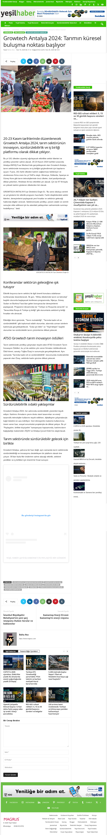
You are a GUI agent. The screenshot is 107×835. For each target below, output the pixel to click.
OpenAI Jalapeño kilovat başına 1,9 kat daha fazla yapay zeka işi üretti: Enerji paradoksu (13, 709)
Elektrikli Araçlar (47, 23)
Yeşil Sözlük (72, 819)
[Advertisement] (36, 124)
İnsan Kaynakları (66, 832)
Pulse (11, 23)
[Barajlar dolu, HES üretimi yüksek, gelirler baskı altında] (79, 138)
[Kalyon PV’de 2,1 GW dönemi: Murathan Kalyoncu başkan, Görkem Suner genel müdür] (79, 225)
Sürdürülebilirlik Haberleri (67, 23)
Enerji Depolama (89, 2)
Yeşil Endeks (20, 23)
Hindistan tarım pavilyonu (14, 585)
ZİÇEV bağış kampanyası (13, 590)
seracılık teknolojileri (34, 585)
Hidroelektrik (38, 2)
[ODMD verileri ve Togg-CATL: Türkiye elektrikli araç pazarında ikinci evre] (79, 371)
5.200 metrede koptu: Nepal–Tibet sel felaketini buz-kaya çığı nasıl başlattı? (58, 675)
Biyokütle (59, 2)
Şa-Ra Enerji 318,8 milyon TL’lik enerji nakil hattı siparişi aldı (95, 235)
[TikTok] (89, 4)
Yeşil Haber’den (92, 832)
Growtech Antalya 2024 (53, 582)
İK (95, 23)
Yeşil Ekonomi (33, 23)
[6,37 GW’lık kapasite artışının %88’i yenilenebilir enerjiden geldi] (79, 150)
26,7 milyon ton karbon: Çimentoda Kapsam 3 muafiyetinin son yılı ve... (86, 202)
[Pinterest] (85, 4)
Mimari (7, 25)
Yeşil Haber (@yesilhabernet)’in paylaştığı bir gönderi (36, 558)
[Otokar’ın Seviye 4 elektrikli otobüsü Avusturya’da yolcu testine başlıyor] (89, 322)
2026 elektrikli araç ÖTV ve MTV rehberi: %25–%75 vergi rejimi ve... (94, 383)
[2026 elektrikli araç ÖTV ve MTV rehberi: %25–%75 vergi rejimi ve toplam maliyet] (79, 383)
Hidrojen (68, 2)
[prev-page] (64, 651)
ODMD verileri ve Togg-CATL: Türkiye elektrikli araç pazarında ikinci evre (94, 371)
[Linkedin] (80, 4)
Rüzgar (21, 2)
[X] (98, 4)
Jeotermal (50, 2)
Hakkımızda (53, 815)
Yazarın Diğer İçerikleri (29, 651)
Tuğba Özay (34, 587)
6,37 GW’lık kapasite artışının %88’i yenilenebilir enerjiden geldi (94, 150)
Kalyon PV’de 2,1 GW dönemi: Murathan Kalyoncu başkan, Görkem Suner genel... (94, 225)
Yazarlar (82, 819)
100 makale (92, 819)
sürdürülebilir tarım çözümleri (16, 587)
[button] (102, 24)
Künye (94, 815)
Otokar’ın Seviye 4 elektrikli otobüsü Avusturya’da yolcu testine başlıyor (87, 337)
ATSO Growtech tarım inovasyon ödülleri (28, 582)
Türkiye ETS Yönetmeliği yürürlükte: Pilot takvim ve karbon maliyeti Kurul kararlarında (33, 678)
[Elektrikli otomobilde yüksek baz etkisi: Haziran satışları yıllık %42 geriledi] (79, 360)
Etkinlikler (88, 23)
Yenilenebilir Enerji (10, 2)
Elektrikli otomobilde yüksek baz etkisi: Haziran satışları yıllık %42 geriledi (94, 359)
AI (80, 23)
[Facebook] (72, 4)
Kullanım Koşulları (67, 815)
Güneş (28, 2)
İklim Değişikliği (51, 829)
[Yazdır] (49, 61)
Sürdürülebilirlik (65, 829)
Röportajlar (80, 832)
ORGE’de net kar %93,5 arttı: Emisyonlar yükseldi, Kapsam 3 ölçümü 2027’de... (94, 249)
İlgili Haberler (11, 651)
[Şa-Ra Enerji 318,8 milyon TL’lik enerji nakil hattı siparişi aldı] (79, 237)
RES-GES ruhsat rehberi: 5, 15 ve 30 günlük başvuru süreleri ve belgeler (34, 708)
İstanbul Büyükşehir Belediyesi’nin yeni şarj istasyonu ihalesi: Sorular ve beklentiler (18, 619)
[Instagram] (76, 4)
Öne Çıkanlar (19, 32)
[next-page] (67, 651)
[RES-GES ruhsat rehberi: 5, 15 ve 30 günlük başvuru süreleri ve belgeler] (36, 694)
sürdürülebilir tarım (51, 585)
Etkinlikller (53, 832)
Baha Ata (11, 50)
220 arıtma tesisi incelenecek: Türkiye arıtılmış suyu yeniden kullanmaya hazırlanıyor (58, 709)
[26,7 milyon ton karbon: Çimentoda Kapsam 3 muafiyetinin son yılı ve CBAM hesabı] (89, 187)
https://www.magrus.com (27, 638)
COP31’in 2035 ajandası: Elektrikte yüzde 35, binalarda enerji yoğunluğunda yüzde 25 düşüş (12, 677)
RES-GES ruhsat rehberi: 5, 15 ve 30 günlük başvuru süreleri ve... (89, 116)
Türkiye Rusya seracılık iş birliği (51, 587)
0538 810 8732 (19, 826)
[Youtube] (102, 4)
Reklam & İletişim (48, 819)
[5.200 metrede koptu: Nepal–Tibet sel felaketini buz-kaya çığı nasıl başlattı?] (58, 662)
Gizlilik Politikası (83, 815)
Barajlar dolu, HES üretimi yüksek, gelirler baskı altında (94, 137)
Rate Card (61, 819)
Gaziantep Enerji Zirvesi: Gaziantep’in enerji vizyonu (54, 616)
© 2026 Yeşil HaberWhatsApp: (10, 824)
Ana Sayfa (6, 30)
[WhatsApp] (42, 61)
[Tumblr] (93, 4)
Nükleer (77, 2)
